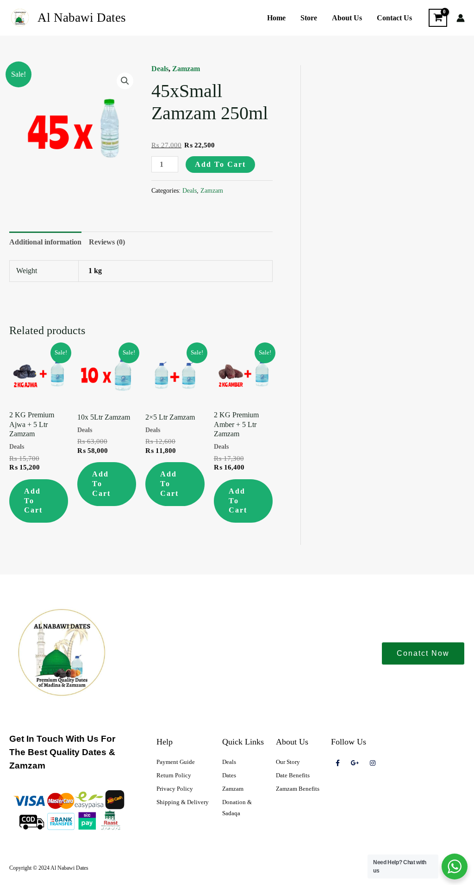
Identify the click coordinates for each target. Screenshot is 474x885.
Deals (159, 69)
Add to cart (220, 164)
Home (276, 18)
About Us (347, 18)
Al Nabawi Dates (81, 17)
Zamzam (186, 69)
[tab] (45, 242)
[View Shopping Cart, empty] (438, 18)
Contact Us (394, 18)
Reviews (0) (107, 242)
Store (308, 18)
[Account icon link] (460, 18)
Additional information (45, 242)
